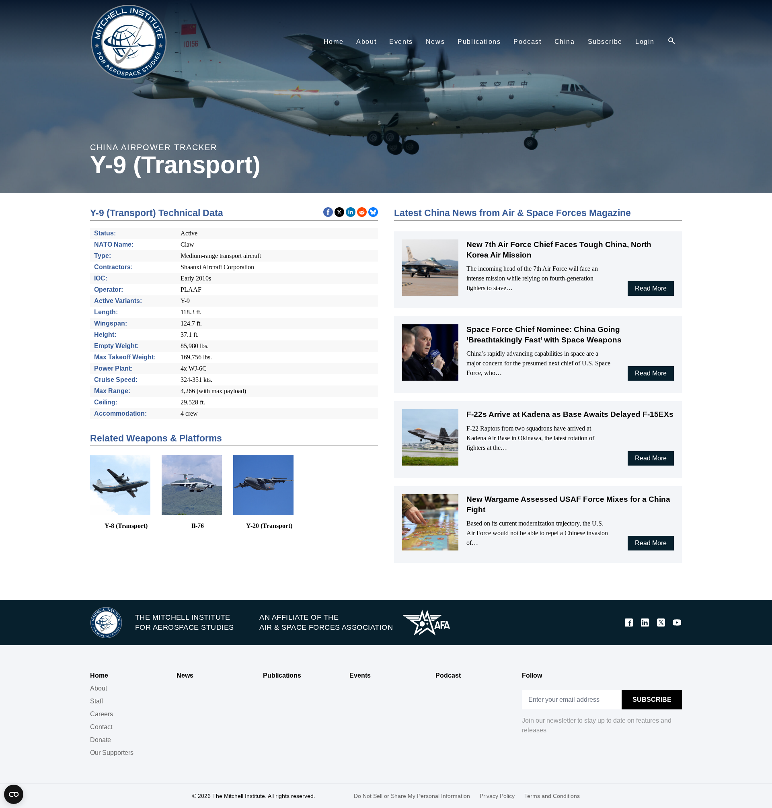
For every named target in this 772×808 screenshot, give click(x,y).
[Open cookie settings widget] (13, 794)
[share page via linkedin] (350, 212)
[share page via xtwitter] (339, 212)
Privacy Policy (497, 796)
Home (99, 675)
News (185, 675)
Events (360, 675)
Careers (101, 714)
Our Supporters (111, 752)
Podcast (448, 675)
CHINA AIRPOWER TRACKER (153, 147)
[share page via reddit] (362, 212)
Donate (100, 739)
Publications (282, 675)
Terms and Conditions (552, 796)
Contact (101, 726)
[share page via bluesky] (373, 212)
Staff (96, 701)
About (98, 688)
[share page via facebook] (328, 212)
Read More (651, 288)
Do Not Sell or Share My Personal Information (412, 796)
